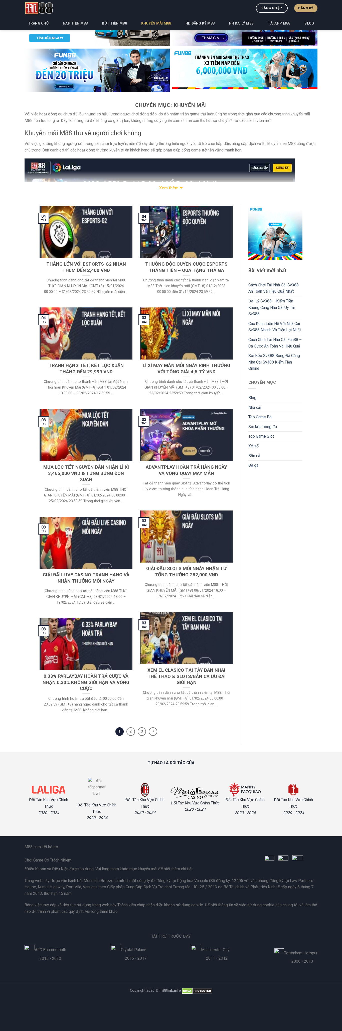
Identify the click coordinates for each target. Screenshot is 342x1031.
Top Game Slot (261, 436)
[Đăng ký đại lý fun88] (97, 70)
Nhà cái (254, 407)
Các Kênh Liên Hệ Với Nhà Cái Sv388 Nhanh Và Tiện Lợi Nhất (274, 326)
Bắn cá (254, 455)
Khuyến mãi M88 (156, 23)
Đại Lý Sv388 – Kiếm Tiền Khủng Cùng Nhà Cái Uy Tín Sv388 (271, 307)
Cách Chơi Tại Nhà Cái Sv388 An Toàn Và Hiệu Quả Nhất (273, 288)
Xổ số (253, 446)
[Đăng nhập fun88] (244, 70)
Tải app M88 (279, 23)
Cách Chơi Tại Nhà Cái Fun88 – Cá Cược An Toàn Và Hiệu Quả (275, 343)
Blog (309, 23)
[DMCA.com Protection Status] (197, 990)
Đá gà (253, 465)
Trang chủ (38, 23)
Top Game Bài (260, 417)
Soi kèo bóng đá (262, 426)
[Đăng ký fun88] (275, 233)
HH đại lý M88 (241, 23)
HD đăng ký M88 (200, 23)
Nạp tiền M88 (75, 23)
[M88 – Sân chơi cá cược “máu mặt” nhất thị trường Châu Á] (39, 8)
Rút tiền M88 (114, 23)
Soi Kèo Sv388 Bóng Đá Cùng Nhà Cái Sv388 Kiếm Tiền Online (274, 362)
